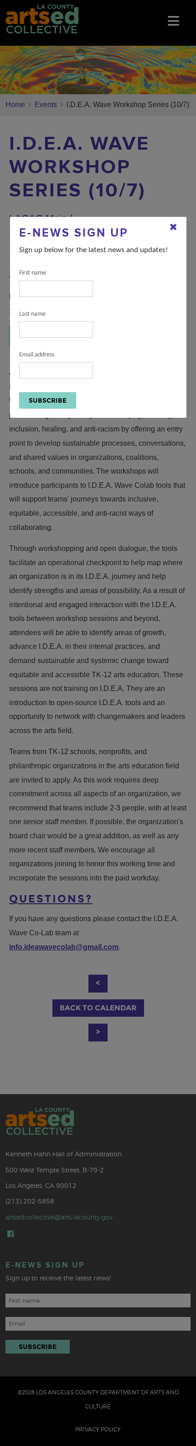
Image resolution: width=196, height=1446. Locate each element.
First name (32, 273)
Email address (36, 354)
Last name (32, 314)
